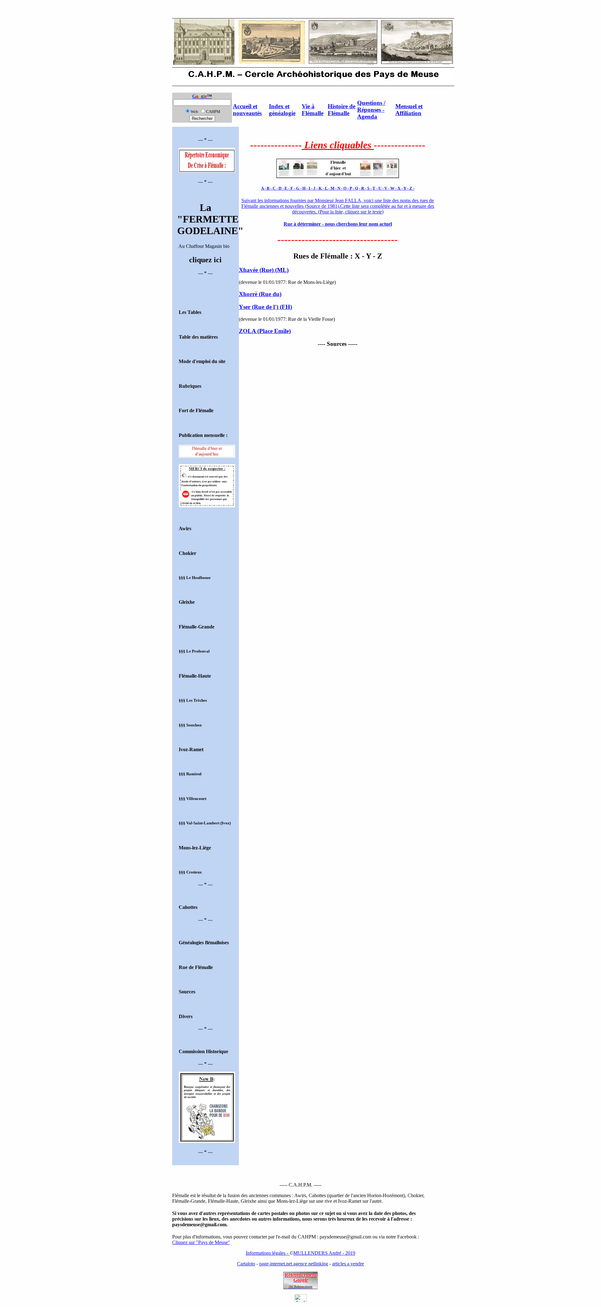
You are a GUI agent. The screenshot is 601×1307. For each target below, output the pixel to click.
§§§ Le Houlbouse (195, 577)
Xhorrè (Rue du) (260, 294)
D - (282, 188)
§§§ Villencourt (192, 798)
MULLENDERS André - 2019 (324, 1253)
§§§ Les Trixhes (193, 700)
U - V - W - (388, 188)
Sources (187, 991)
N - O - (343, 188)
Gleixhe (187, 602)
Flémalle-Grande (196, 626)
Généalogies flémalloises (204, 942)
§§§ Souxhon (190, 725)
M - (334, 188)
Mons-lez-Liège (195, 847)
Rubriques (190, 386)
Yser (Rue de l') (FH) (265, 307)
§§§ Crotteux (190, 872)
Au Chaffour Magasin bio (205, 225)
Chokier (187, 553)
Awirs (185, 528)
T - (375, 188)
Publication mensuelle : (203, 435)
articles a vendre (348, 1263)
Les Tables (190, 312)
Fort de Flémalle (196, 410)
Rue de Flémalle (196, 967)
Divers (186, 1016)
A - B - (267, 188)
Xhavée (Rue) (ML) (264, 270)
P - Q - (355, 188)
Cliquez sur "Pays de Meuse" (201, 1242)
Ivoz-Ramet (191, 749)
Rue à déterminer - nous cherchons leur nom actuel (338, 224)
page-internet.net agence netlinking (293, 1263)
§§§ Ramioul (190, 773)
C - (276, 188)
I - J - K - (317, 188)
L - (328, 188)
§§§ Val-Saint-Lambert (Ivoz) (205, 823)
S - (369, 188)
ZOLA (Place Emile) (265, 331)
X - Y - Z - (406, 188)
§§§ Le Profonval (194, 651)
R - (364, 188)
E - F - (290, 188)
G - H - (302, 188)
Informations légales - (268, 1253)
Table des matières (198, 337)
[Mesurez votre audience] (301, 1300)
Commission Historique (203, 1051)
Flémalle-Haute (195, 676)
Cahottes (188, 907)
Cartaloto (246, 1263)
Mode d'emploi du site (202, 361)
